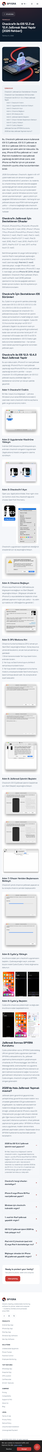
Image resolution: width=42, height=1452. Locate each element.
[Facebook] (4, 1316)
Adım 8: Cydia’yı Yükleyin (15, 122)
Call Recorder (6, 1379)
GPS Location (6, 1376)
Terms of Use (6, 1416)
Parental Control (7, 1356)
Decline (9, 1449)
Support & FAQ (7, 1399)
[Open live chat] (37, 1447)
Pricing (4, 1392)
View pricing (13, 1279)
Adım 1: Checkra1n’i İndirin (15, 103)
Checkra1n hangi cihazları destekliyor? (16, 1182)
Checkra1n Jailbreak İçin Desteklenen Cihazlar (21, 92)
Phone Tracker (7, 1352)
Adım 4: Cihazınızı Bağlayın (15, 111)
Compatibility (6, 1396)
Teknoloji (6, 20)
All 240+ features (8, 1383)
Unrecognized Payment (10, 1430)
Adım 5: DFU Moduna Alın (15, 114)
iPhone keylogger (20, 1062)
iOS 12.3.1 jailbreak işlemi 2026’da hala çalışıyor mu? (19, 1231)
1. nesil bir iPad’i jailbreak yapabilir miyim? (15, 1219)
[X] (14, 1316)
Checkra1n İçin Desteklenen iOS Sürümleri (19, 95)
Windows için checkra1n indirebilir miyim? (15, 1207)
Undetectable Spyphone (10, 1349)
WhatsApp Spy (7, 1369)
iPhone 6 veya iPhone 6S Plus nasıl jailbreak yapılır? (17, 1194)
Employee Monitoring (9, 1359)
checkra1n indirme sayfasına (26, 400)
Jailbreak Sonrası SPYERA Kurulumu (17, 128)
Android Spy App (7, 1325)
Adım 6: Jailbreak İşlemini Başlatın (18, 117)
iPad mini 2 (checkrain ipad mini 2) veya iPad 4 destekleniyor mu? (19, 1243)
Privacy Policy (6, 1420)
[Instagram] (9, 1316)
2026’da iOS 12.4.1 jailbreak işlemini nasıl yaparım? (16, 1145)
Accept (24, 1449)
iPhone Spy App (7, 1328)
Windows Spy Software (10, 1336)
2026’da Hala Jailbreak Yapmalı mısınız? (18, 131)
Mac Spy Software (8, 1339)
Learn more (18, 1445)
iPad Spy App (6, 1332)
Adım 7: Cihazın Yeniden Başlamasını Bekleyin (22, 120)
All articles (9, 14)
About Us (5, 1403)
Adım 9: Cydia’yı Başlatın (15, 125)
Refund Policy (6, 1423)
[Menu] (37, 4)
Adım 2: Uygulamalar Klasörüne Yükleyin (20, 106)
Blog (3, 1406)
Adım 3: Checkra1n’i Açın (15, 108)
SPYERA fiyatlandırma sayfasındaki (16, 1133)
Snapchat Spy (6, 1372)
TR (24, 4)
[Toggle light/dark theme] (32, 4)
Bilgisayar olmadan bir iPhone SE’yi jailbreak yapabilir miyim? (18, 1255)
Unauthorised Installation (10, 1427)
